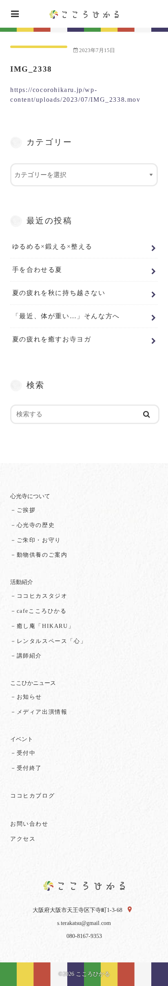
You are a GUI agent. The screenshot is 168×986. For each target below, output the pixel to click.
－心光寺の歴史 (32, 525)
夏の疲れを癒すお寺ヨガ (51, 339)
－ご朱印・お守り (35, 540)
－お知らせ (26, 697)
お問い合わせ (29, 824)
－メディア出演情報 (38, 712)
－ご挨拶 (22, 510)
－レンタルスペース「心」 (48, 641)
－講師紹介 (26, 656)
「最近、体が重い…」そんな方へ (66, 316)
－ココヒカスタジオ (38, 596)
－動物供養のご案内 (38, 555)
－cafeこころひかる (38, 611)
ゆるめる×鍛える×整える (52, 246)
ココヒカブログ (32, 796)
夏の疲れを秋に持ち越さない (59, 292)
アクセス (22, 839)
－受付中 (22, 753)
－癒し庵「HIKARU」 (42, 626)
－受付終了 (26, 768)
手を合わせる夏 (37, 269)
